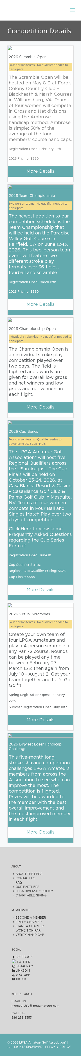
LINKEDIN (23, 970)
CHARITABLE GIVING (31, 895)
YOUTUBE (23, 975)
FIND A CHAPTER (29, 922)
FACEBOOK (24, 957)
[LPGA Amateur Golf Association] (40, 9)
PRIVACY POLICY (58, 1047)
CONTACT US (25, 878)
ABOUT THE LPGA (29, 874)
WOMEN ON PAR (28, 930)
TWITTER (23, 962)
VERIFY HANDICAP (30, 935)
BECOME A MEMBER (31, 917)
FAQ (19, 882)
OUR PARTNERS (27, 887)
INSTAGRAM (24, 966)
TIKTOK (21, 979)
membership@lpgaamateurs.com (35, 1005)
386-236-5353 (21, 1017)
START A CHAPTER (30, 926)
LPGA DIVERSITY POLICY (34, 891)
